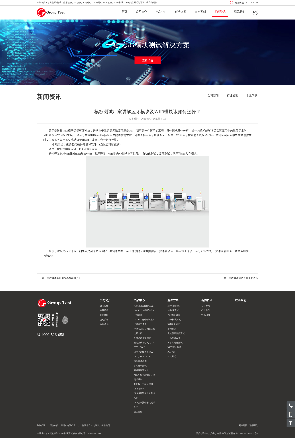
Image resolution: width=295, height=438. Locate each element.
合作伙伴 (104, 324)
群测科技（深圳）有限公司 (63, 425)
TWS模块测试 (174, 319)
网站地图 (243, 425)
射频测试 (171, 329)
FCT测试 (171, 356)
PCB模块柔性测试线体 (144, 306)
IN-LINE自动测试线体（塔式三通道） (144, 321)
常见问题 (251, 95)
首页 (124, 11)
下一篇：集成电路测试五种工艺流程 (238, 278)
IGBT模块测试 (174, 347)
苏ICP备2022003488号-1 (247, 433)
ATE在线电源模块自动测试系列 (144, 377)
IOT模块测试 (173, 324)
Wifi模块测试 (173, 315)
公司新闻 (213, 95)
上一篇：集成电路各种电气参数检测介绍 (59, 278)
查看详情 (147, 60)
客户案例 (200, 11)
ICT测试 (171, 352)
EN (255, 11)
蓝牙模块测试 (173, 306)
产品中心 (161, 11)
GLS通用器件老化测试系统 (144, 395)
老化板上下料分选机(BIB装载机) (143, 386)
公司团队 (104, 315)
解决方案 (180, 11)
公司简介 (141, 11)
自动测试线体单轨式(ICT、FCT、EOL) (143, 354)
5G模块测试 (173, 310)
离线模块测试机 (141, 370)
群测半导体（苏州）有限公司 (96, 425)
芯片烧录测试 (140, 361)
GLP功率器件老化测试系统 (144, 404)
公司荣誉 (104, 319)
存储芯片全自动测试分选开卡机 (144, 331)
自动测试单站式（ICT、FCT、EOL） (145, 345)
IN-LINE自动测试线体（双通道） (144, 312)
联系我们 (239, 11)
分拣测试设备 (173, 338)
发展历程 (104, 310)
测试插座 (138, 412)
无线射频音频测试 (176, 333)
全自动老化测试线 (142, 338)
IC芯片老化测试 (175, 343)
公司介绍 (104, 306)
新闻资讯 (220, 11)
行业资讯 (232, 95)
